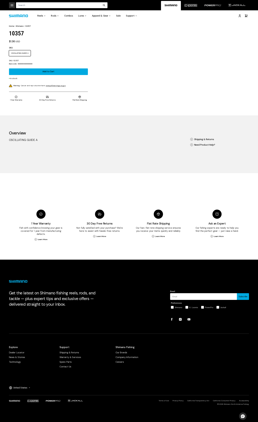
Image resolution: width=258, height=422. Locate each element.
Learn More (43, 239)
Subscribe (243, 296)
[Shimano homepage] (171, 5)
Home (11, 26)
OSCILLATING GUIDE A (19, 53)
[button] (243, 416)
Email (172, 291)
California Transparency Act (198, 401)
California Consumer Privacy (224, 401)
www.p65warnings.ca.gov (56, 86)
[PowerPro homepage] (213, 5)
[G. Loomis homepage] (191, 5)
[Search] (104, 5)
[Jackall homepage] (237, 5)
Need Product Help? (204, 144)
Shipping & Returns (204, 139)
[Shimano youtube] (189, 319)
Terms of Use (164, 401)
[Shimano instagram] (180, 319)
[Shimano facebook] (171, 319)
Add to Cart (48, 71)
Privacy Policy (178, 401)
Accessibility (244, 401)
